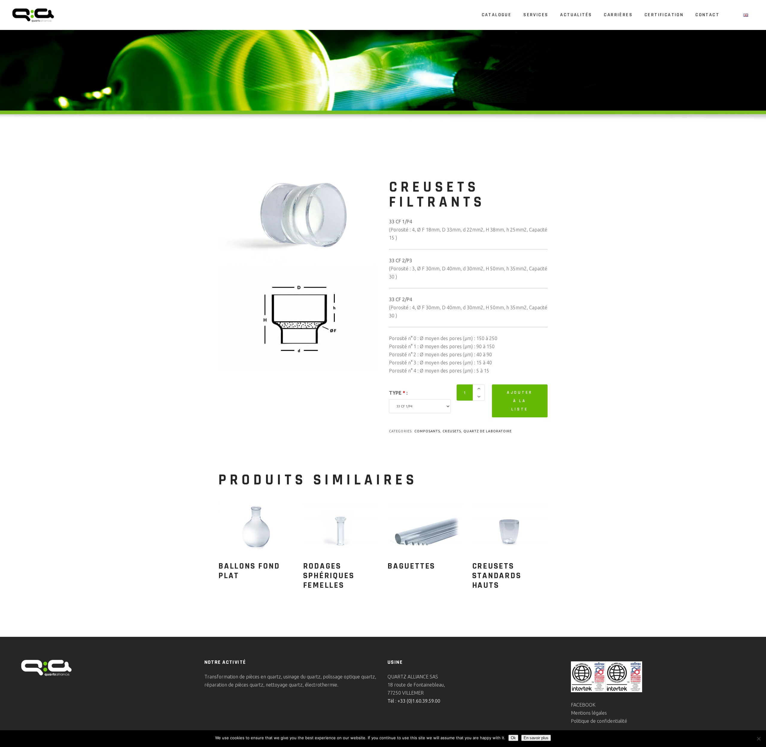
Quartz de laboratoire (487, 431)
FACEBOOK (583, 704)
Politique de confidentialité (599, 721)
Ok (513, 738)
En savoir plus (536, 738)
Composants (427, 431)
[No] (759, 739)
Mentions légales (589, 713)
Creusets (452, 431)
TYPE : (398, 393)
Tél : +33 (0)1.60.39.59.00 (413, 701)
